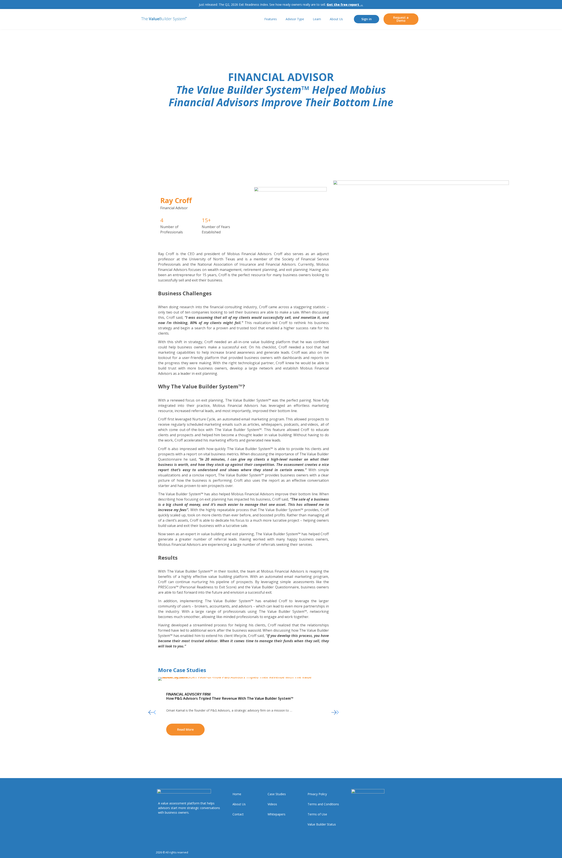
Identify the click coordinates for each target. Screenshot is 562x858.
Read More (185, 729)
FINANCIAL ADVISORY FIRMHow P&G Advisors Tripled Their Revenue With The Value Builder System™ (229, 696)
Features (270, 19)
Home (236, 794)
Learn (317, 19)
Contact (238, 814)
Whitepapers (276, 814)
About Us (336, 19)
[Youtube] (404, 852)
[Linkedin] (396, 852)
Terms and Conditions (323, 804)
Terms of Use (317, 814)
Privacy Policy (317, 794)
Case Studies (277, 794)
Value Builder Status (322, 824)
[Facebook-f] (387, 852)
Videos (272, 804)
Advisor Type (295, 19)
